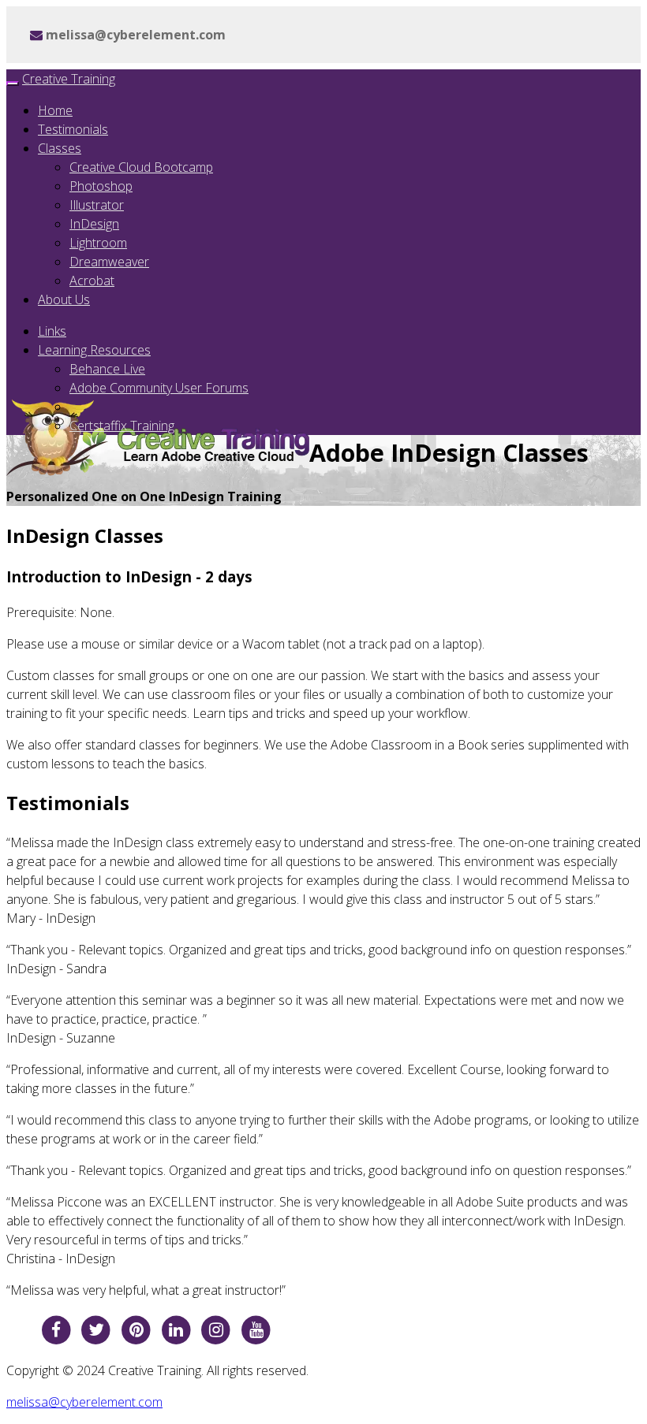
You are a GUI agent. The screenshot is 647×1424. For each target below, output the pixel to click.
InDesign (94, 223)
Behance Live (107, 368)
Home (55, 110)
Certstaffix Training (121, 425)
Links (52, 331)
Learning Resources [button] (94, 350)
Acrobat (91, 280)
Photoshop (101, 186)
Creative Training (68, 78)
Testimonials (73, 129)
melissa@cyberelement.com (84, 1402)
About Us (64, 299)
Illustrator (96, 205)
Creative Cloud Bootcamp (141, 167)
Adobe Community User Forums (159, 387)
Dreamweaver (109, 261)
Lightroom (98, 242)
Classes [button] (59, 148)
